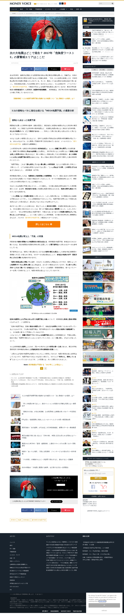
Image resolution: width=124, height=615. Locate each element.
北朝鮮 (72, 560)
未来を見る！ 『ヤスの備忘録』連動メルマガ (64, 562)
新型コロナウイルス (56, 560)
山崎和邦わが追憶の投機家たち (18, 564)
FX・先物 (29, 9)
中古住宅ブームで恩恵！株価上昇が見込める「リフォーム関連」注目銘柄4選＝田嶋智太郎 (103, 168)
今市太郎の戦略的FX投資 (56, 544)
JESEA (13, 520)
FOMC (48, 560)
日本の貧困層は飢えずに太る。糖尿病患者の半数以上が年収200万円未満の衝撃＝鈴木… (103, 425)
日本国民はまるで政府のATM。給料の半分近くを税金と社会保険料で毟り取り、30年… (102, 408)
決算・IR (79, 9)
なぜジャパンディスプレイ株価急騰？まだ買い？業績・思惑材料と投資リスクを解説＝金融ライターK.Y (102, 249)
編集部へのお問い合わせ (90, 503)
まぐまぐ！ (40, 594)
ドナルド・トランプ (64, 555)
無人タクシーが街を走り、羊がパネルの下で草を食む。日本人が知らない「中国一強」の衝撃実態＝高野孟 (102, 136)
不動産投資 (38, 9)
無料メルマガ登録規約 (89, 470)
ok (104, 605)
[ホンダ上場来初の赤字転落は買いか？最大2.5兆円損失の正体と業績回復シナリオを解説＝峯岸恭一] (87, 214)
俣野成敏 (55, 555)
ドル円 (73, 558)
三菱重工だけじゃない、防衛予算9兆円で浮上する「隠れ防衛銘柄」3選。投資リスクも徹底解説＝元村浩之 (103, 195)
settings (104, 610)
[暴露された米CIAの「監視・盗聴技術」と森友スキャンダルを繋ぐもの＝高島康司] (15, 445)
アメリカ (52, 553)
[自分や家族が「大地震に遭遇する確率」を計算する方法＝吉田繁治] (15, 469)
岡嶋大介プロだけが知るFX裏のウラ (20, 567)
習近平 (48, 565)
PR (11, 590)
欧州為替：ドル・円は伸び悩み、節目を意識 (95, 551)
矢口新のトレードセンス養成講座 (19, 570)
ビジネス (110, 69)
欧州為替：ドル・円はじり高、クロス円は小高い (96, 554)
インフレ (71, 570)
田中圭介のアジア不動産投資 (18, 574)
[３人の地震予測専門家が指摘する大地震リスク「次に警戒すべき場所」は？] (15, 397)
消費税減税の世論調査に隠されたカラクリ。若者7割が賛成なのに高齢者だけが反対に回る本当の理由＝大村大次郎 (103, 154)
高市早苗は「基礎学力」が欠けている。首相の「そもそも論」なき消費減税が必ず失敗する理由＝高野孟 (102, 127)
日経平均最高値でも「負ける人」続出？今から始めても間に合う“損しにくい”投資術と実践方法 (103, 32)
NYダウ (72, 553)
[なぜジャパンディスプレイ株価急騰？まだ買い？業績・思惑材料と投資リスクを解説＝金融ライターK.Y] (87, 250)
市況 (71, 9)
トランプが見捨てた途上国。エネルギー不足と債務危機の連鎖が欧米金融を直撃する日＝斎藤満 (102, 204)
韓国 (75, 570)
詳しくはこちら (42, 224)
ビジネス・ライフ (50, 9)
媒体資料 (85, 500)
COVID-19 (53, 567)
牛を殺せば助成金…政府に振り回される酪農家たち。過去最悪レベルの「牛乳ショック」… (102, 381)
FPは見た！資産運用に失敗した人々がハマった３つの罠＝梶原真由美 (46, 419)
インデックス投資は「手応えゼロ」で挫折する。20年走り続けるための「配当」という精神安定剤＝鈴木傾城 (103, 145)
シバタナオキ (71, 542)
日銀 (63, 567)
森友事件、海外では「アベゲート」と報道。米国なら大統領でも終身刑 (102, 371)
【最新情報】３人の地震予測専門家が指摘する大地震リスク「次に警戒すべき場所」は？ (44, 98)
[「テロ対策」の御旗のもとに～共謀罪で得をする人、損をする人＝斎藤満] (15, 461)
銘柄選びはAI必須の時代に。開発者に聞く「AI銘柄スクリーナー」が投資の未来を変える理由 (100, 20)
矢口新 (55, 565)
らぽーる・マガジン (61, 553)
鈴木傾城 (72, 555)
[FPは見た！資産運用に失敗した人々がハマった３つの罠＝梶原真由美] (15, 421)
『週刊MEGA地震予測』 (19, 87)
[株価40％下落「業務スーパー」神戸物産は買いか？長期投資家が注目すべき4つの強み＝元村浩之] (87, 178)
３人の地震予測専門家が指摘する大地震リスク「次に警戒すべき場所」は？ (48, 396)
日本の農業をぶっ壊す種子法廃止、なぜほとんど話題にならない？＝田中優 (102, 451)
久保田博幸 (68, 567)
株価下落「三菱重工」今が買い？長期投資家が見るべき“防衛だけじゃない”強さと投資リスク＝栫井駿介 (102, 101)
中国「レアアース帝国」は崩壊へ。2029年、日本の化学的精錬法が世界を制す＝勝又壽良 (103, 41)
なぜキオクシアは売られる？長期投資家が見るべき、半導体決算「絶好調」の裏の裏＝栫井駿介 (102, 118)
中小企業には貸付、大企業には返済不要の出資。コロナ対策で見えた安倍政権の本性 (102, 399)
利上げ (64, 547)
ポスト (55, 69)
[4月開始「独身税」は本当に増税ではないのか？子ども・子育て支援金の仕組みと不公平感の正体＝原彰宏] (87, 241)
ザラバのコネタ (14, 586)
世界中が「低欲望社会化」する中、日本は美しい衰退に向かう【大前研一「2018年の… (102, 434)
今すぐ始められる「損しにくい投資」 (47, 4)
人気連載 (62, 9)
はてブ (39, 69)
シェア (25, 69)
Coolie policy (102, 601)
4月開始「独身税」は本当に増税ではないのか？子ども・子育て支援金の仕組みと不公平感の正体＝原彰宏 (103, 240)
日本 (51, 565)
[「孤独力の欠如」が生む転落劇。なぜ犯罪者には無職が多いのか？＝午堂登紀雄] (15, 413)
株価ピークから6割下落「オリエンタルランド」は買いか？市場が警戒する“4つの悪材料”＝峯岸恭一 (103, 231)
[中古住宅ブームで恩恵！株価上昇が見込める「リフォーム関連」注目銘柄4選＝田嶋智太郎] (87, 169)
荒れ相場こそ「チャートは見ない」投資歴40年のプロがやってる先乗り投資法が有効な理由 (102, 49)
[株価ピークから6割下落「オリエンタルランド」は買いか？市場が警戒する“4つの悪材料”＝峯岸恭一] (87, 232)
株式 (21, 9)
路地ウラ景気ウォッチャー (17, 577)
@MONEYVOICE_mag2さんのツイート (98, 511)
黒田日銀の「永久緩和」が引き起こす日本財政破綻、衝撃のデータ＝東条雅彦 (49, 427)
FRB (69, 553)
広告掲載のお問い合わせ (90, 502)
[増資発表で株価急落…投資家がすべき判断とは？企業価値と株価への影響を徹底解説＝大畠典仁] (87, 223)
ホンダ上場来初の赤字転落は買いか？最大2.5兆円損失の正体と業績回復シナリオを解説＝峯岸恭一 (103, 213)
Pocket (68, 69)
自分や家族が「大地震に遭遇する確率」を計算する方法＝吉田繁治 (45, 467)
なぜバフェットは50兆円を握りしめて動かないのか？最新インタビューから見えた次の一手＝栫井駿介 (102, 58)
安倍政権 (59, 567)
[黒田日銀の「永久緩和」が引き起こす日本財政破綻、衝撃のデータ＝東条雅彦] (15, 429)
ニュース (14, 9)
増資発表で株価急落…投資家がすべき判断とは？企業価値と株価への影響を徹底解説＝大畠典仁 (102, 222)
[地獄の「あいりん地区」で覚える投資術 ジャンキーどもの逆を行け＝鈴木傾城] (15, 453)
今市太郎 (66, 544)
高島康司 (59, 547)
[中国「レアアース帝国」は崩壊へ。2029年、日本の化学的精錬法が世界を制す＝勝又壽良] (87, 187)
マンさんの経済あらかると (53, 542)
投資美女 (12, 580)
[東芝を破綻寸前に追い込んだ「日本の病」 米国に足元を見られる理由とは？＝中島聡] (15, 437)
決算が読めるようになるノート (66, 565)
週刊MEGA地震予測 (39, 520)
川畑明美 (64, 542)
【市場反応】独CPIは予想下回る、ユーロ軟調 (96, 548)
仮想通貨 (50, 570)
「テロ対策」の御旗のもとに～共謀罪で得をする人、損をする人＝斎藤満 (47, 459)
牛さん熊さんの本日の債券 (60, 570)
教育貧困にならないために (68, 550)
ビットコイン (66, 560)
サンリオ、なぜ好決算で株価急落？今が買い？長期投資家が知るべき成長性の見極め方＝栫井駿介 (41, 378)
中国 (55, 547)
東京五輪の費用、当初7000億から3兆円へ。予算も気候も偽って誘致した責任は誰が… (103, 416)
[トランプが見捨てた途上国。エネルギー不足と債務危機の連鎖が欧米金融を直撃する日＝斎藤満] (87, 205)
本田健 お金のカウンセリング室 (19, 583)
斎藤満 (51, 555)
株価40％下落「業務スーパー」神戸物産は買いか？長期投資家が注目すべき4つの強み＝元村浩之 (103, 177)
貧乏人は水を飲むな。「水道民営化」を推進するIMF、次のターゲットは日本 (102, 83)
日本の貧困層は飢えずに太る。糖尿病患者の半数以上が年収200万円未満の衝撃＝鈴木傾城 (102, 92)
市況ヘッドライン (15, 561)
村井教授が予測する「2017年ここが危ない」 (46, 365)
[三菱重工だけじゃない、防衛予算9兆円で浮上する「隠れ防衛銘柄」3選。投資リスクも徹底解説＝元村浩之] (87, 196)
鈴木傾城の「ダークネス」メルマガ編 (60, 558)
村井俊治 (26, 520)
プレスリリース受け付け (90, 505)
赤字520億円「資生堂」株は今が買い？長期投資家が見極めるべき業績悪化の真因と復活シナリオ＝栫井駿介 (102, 74)
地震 (19, 520)
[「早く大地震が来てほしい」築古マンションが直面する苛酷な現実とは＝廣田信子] (15, 405)
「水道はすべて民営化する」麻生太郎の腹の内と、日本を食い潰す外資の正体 (102, 443)
